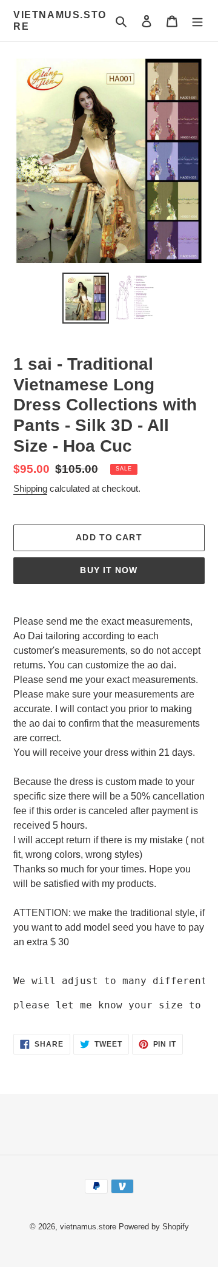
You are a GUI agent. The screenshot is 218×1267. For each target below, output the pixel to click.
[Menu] (197, 20)
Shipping (30, 488)
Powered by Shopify (154, 1226)
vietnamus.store (60, 21)
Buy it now (108, 570)
